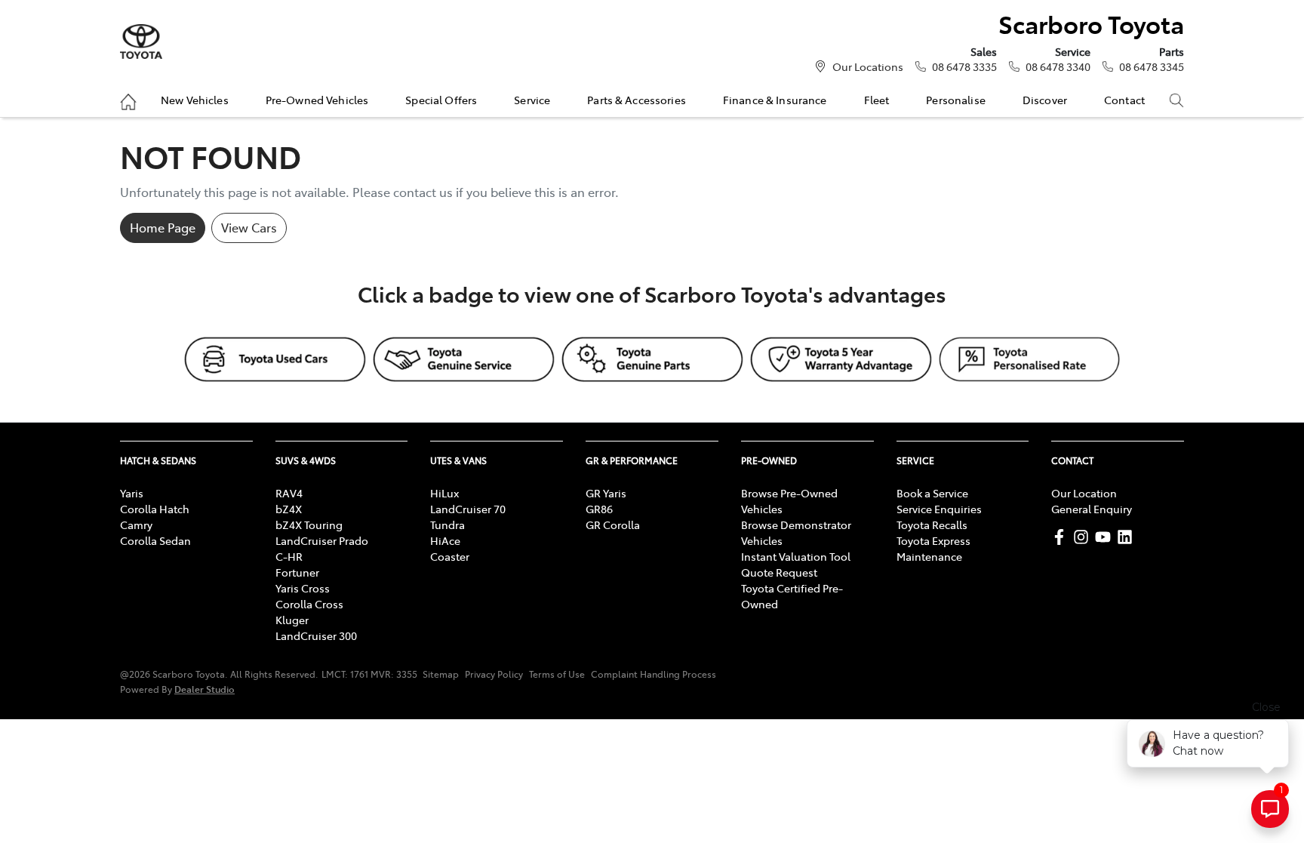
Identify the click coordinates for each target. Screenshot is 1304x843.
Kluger (292, 619)
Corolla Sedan (155, 540)
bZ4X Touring (309, 524)
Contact (1124, 99)
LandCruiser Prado (321, 540)
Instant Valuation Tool (795, 556)
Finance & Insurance (775, 99)
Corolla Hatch (154, 508)
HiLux (444, 492)
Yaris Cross (302, 587)
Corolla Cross (309, 603)
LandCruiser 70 (468, 508)
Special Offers (441, 99)
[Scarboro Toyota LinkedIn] (1128, 537)
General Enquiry (1091, 508)
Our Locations (867, 66)
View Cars (249, 227)
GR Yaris (606, 492)
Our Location (1084, 492)
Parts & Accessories (636, 99)
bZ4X (288, 508)
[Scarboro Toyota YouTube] (1106, 537)
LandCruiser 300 (316, 635)
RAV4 (289, 492)
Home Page (162, 227)
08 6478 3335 (964, 66)
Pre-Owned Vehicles (317, 99)
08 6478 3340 (1058, 66)
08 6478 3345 (1151, 66)
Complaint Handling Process (653, 674)
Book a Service (932, 492)
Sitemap (441, 674)
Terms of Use (557, 674)
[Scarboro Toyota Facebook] (1062, 537)
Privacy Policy (494, 674)
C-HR (289, 556)
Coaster (449, 556)
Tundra (447, 524)
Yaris (131, 492)
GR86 (599, 508)
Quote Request (779, 572)
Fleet (877, 99)
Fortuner (297, 572)
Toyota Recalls (931, 524)
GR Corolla (613, 524)
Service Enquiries (939, 508)
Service (532, 99)
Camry (136, 524)
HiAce (445, 540)
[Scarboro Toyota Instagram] (1084, 537)
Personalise (956, 99)
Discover (1045, 99)
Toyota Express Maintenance (933, 548)
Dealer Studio (204, 688)
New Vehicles (195, 99)
